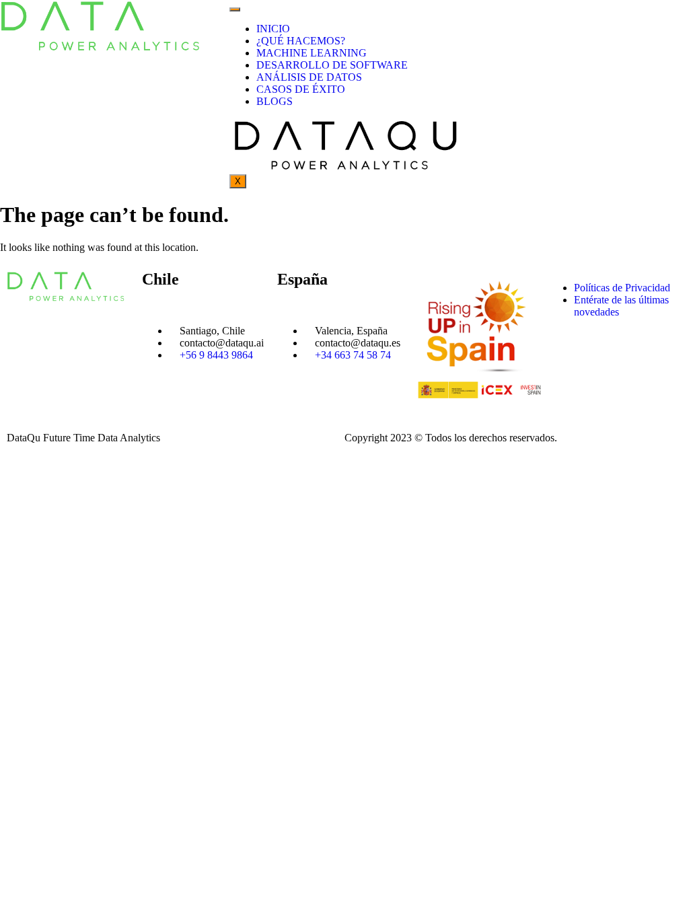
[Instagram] (600, 359)
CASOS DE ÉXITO (300, 89)
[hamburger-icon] (234, 9)
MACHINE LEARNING (311, 53)
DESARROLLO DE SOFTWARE (332, 65)
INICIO (273, 28)
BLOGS (274, 101)
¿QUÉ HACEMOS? (300, 40)
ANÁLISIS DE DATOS (309, 77)
